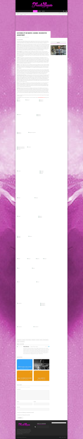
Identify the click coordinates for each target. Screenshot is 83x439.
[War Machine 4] (42, 305)
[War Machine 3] (42, 304)
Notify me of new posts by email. (24, 414)
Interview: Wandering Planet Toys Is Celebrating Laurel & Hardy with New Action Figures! (58, 51)
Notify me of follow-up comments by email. (26, 412)
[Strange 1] (41, 173)
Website (18, 407)
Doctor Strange (28, 339)
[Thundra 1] (40, 216)
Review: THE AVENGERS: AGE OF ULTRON (25, 378)
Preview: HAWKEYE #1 (41, 378)
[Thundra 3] (19, 236)
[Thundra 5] (30, 236)
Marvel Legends (45, 339)
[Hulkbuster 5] (39, 114)
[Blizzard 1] (18, 99)
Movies (43, 11)
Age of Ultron (19, 339)
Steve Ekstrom (19, 37)
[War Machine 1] (19, 303)
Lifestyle (35, 11)
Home (17, 14)
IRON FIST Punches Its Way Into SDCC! (24, 366)
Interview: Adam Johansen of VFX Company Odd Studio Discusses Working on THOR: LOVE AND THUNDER (42, 365)
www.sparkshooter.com (41, 97)
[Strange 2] (18, 197)
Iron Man (37, 339)
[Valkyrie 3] (37, 258)
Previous (51, 50)
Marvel (41, 339)
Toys (28, 37)
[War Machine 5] (19, 326)
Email (35, 401)
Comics (39, 11)
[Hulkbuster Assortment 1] (32, 132)
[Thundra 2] (40, 217)
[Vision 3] (18, 281)
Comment (19, 389)
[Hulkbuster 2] (41, 99)
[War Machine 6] (35, 326)
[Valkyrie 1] (18, 258)
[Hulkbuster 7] (19, 132)
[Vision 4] (37, 281)
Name (18, 401)
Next (65, 50)
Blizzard (24, 339)
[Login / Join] (66, 11)
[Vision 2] (33, 268)
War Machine (22, 341)
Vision (18, 341)
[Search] (64, 11)
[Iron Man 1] (19, 149)
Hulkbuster (33, 339)
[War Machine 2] (42, 303)
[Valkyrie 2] (29, 258)
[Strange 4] (18, 216)
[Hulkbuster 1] (27, 99)
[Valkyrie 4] (45, 258)
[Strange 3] (36, 197)
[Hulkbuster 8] (19, 133)
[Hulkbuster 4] (19, 114)
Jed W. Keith (22, 368)
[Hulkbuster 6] (39, 115)
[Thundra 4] (19, 237)
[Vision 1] (18, 268)
